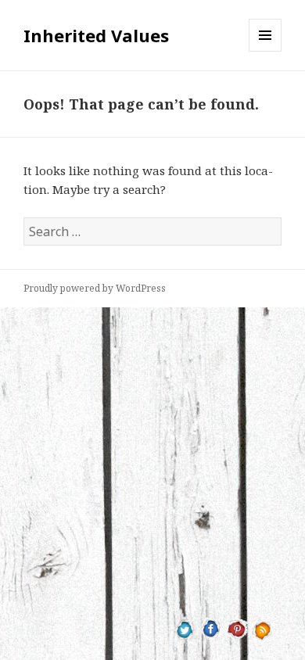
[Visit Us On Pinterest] (236, 628)
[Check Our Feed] (262, 628)
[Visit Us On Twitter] (185, 628)
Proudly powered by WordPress (94, 288)
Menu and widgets (265, 51)
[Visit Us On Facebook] (211, 628)
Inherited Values (96, 35)
